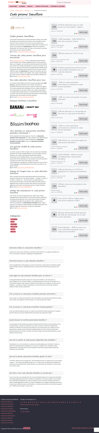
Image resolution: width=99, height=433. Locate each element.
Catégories (22, 6)
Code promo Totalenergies (8, 411)
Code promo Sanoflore (40, 10)
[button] (75, 33)
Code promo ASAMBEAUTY (24, 187)
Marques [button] (30, 6)
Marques (27, 10)
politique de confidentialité (88, 428)
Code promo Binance (6, 402)
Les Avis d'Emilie (25, 411)
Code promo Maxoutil (7, 418)
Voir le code (83, 32)
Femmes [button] (13, 229)
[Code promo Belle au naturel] (17, 115)
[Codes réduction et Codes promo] (17, 2)
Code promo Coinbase (7, 408)
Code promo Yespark (6, 420)
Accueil (12, 10)
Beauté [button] (12, 222)
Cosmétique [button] (14, 219)
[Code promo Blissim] (17, 124)
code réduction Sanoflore (19, 60)
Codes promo (13, 6)
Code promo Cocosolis (7, 422)
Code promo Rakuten (7, 413)
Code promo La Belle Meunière (25, 167)
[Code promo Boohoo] (32, 124)
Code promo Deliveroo (7, 406)
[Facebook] (24, 428)
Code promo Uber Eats (7, 404)
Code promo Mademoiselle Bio (25, 97)
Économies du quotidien (58, 6)
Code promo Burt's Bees (24, 76)
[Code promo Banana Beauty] (17, 107)
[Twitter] (27, 428)
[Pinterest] (29, 428)
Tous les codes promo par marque (29, 404)
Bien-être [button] (13, 231)
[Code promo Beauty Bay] (32, 107)
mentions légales (76, 428)
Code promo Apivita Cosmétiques (26, 52)
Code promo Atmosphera (8, 415)
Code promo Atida (22, 208)
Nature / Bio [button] (14, 226)
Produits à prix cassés (42, 6)
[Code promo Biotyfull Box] (32, 115)
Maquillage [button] (14, 224)
